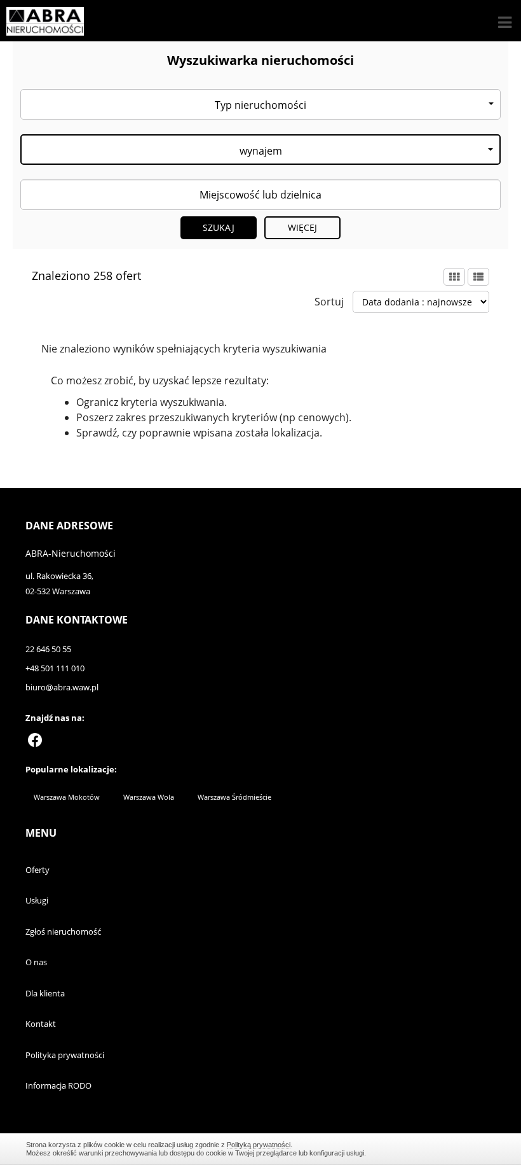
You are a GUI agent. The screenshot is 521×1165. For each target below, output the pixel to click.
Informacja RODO (58, 1085)
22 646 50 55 (48, 649)
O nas (36, 962)
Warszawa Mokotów (67, 797)
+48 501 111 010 (55, 668)
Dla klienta (45, 993)
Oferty (37, 869)
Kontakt (40, 1023)
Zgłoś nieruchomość (63, 931)
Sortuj (329, 302)
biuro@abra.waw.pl (61, 687)
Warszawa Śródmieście (234, 797)
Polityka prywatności (64, 1055)
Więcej (303, 227)
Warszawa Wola (148, 797)
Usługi (36, 900)
